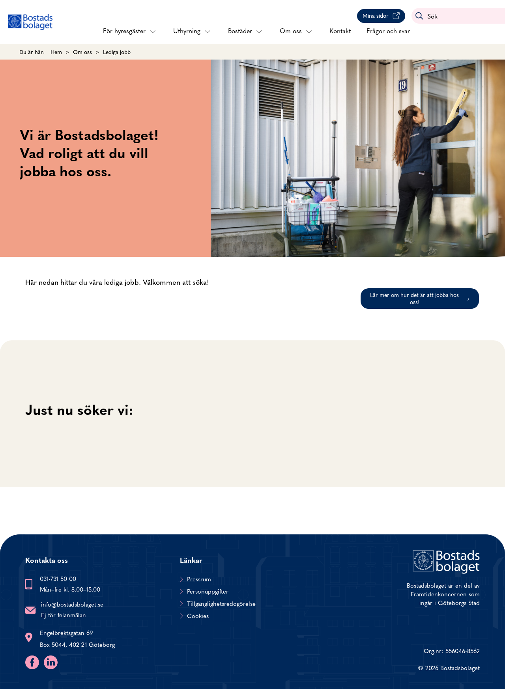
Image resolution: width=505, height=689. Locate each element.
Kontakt (340, 30)
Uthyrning (186, 30)
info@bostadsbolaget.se (72, 604)
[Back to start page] (30, 22)
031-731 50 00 (58, 578)
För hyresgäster (124, 30)
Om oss (291, 30)
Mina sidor (376, 15)
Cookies (198, 616)
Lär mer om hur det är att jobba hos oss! (414, 298)
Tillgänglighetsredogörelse (221, 603)
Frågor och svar (388, 30)
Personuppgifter (207, 591)
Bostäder (240, 30)
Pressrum (199, 579)
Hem (56, 52)
